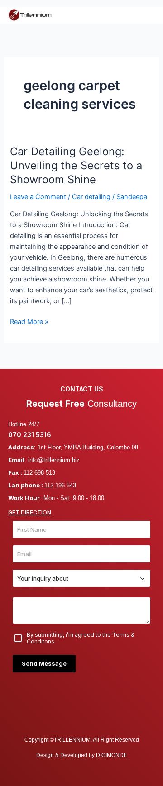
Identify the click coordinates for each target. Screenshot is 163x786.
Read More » (29, 321)
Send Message (44, 663)
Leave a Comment (38, 197)
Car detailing (91, 197)
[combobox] (81, 578)
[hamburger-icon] (144, 15)
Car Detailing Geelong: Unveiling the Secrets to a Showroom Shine (76, 165)
